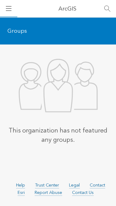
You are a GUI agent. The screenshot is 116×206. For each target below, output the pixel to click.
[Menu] (8, 8)
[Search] (107, 8)
